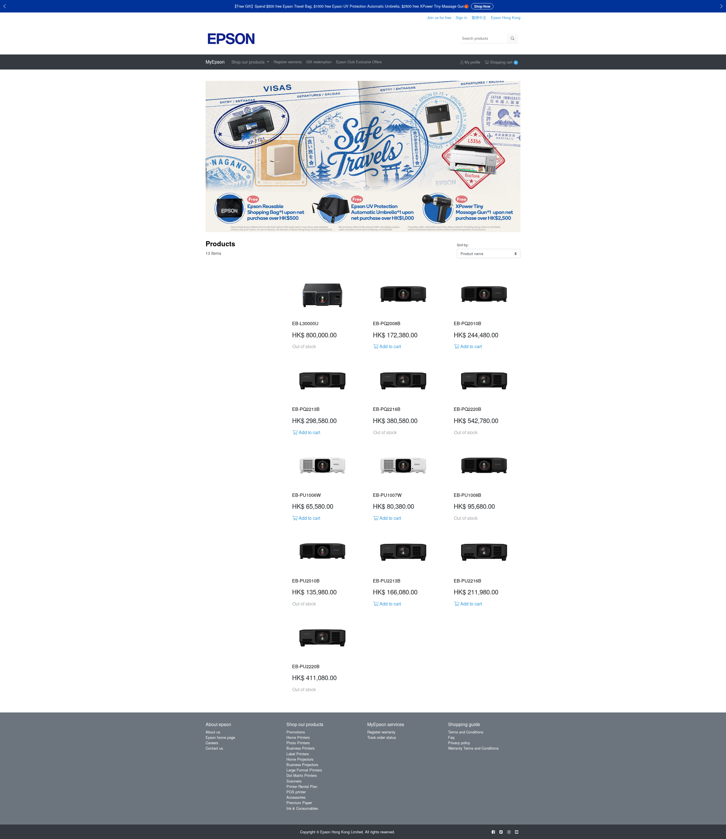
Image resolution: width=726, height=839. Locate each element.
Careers (212, 742)
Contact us (214, 748)
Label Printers (297, 753)
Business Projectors (302, 764)
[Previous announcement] (4, 6)
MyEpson (215, 61)
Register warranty (288, 61)
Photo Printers (298, 742)
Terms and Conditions (465, 732)
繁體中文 (479, 17)
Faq (451, 737)
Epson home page (220, 737)
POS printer (296, 791)
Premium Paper (299, 802)
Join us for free (439, 17)
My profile (471, 62)
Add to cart (389, 346)
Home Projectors (299, 759)
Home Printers (298, 737)
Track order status (381, 737)
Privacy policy (459, 742)
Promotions (295, 732)
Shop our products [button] (248, 62)
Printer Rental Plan (301, 786)
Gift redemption (319, 61)
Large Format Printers (304, 770)
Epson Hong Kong (505, 17)
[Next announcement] (721, 6)
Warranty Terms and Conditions (473, 748)
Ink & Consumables (302, 808)
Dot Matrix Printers (301, 775)
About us (213, 732)
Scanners (293, 781)
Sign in (461, 17)
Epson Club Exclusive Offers (359, 61)
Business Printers (300, 748)
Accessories (295, 797)
